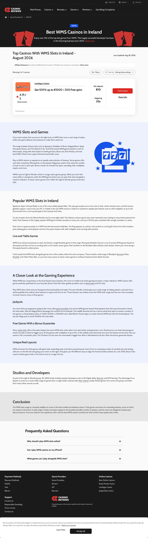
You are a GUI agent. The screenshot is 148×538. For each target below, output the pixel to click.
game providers (62, 309)
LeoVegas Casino (42, 83)
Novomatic (90, 283)
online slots (22, 330)
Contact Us (9, 501)
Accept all (81, 531)
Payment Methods (12, 480)
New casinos (84, 381)
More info (122, 97)
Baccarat (120, 254)
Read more (90, 41)
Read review (22, 102)
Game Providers (58, 480)
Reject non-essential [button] (69, 525)
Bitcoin (7, 491)
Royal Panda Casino (107, 484)
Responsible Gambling (13, 504)
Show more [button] (84, 65)
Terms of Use (10, 508)
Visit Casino (123, 91)
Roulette (16, 257)
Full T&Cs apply (19, 111)
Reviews (86, 9)
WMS (74, 25)
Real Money (35, 9)
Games (73, 9)
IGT (53, 487)
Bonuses (60, 9)
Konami (55, 484)
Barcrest (100, 378)
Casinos (47, 9)
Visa (6, 487)
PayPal (7, 484)
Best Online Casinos (107, 480)
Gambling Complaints (105, 9)
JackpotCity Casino (106, 491)
